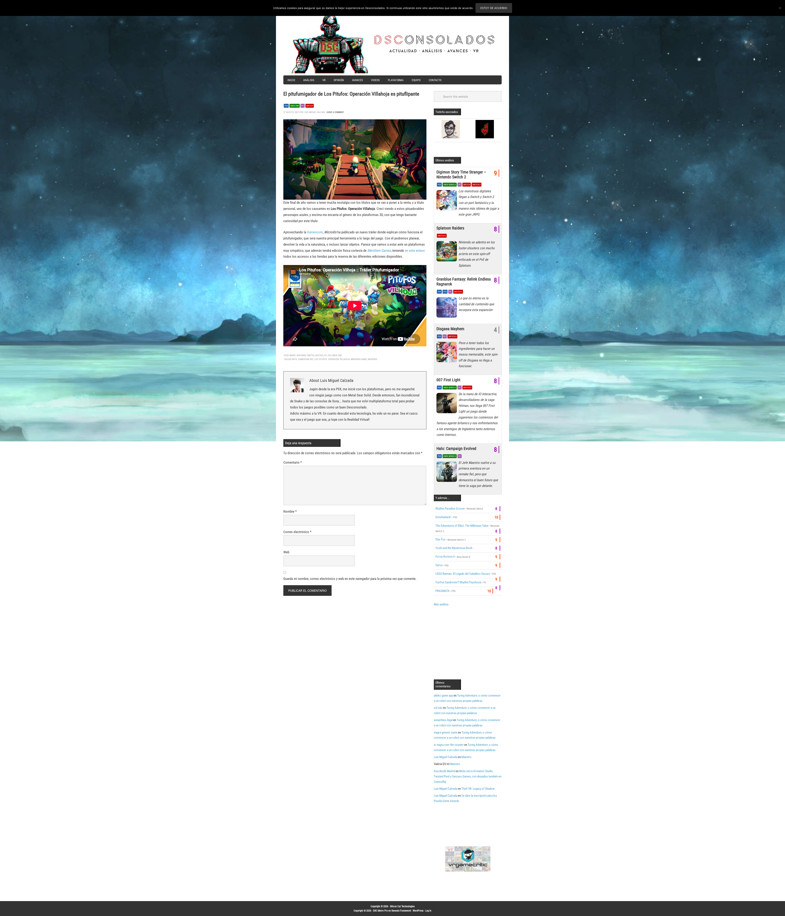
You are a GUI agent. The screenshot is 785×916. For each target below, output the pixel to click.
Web (286, 552)
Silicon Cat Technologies (402, 906)
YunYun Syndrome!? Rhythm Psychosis (458, 582)
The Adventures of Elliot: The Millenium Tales (461, 526)
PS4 (286, 106)
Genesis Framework (401, 910)
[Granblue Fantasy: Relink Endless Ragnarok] (447, 308)
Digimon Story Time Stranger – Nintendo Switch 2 (461, 174)
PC (302, 106)
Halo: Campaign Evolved (456, 448)
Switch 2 (476, 184)
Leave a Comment (335, 112)
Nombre (290, 511)
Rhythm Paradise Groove (450, 508)
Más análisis (441, 604)
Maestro (466, 757)
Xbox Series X (449, 184)
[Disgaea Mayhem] (447, 353)
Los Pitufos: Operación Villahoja (332, 359)
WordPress (418, 910)
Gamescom (315, 232)
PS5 (439, 184)
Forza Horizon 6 (445, 556)
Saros (439, 565)
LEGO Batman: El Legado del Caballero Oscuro (462, 574)
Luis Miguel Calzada (445, 757)
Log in (428, 910)
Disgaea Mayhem (450, 328)
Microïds (372, 359)
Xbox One (294, 106)
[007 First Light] (447, 404)
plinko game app (443, 695)
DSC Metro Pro (380, 910)
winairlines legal (443, 720)
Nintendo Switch (305, 355)
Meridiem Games (379, 250)
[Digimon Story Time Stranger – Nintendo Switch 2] (447, 201)
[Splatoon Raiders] (447, 252)
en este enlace (415, 250)
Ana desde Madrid (444, 771)
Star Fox (440, 539)
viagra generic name (446, 732)
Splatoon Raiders (450, 228)
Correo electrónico (297, 532)
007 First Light (448, 379)
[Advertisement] (468, 642)
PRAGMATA (442, 591)
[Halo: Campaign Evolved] (447, 473)
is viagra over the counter (449, 745)
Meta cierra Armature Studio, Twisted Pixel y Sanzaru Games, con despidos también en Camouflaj (467, 776)
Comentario (292, 462)
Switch (309, 106)
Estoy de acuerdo (493, 8)
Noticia (319, 355)
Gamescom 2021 (306, 359)
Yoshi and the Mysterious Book (453, 548)
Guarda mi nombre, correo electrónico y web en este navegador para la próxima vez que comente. (349, 579)
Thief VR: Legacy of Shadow (478, 789)
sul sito (438, 708)
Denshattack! (443, 517)
